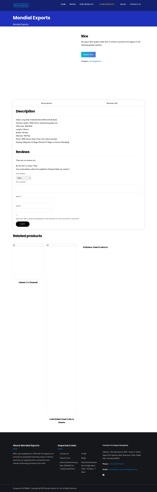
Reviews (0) (112, 103)
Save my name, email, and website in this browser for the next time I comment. (47, 219)
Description (46, 103)
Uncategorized (95, 61)
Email (18, 206)
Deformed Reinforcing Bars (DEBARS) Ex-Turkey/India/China (68, 465)
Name (19, 196)
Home (63, 4)
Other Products (106, 4)
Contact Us (135, 4)
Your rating (21, 174)
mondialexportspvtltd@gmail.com (122, 469)
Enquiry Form (65, 458)
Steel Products (86, 4)
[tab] (46, 103)
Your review (21, 182)
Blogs (123, 4)
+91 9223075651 (116, 464)
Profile (73, 4)
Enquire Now (88, 55)
